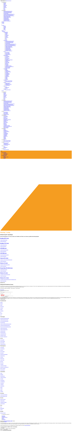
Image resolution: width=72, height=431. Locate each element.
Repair (4, 158)
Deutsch (3, 25)
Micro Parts (6, 64)
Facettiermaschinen (6, 18)
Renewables (5, 118)
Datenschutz (3, 416)
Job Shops (6, 61)
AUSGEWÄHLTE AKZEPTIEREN (7, 430)
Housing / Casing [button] (4, 155)
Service (3, 21)
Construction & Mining (8, 65)
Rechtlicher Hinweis (4, 417)
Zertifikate (6, 79)
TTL (4, 9)
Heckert (5, 6)
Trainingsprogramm (7, 54)
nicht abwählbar (2, 428)
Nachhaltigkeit (7, 76)
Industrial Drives (7, 60)
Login (3, 90)
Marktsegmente (6, 55)
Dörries (5, 4)
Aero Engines (2, 347)
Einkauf (6, 78)
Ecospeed (5, 95)
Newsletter (6, 72)
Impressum (3, 415)
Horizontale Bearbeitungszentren (8, 11)
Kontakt (3, 23)
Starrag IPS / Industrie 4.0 (8, 50)
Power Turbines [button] (4, 152)
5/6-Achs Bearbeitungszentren (8, 12)
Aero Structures (7, 56)
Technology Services (6, 20)
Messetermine (7, 87)
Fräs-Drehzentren (6, 13)
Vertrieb (6, 77)
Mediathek (6, 70)
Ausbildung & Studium (8, 84)
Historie (5, 136)
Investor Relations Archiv (8, 81)
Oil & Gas (6, 57)
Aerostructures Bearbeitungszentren (10, 44)
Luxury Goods (7, 62)
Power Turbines (7, 58)
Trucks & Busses (6, 127)
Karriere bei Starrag (6, 142)
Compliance (6, 75)
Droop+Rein (5, 5)
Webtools (3, 418)
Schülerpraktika (7, 83)
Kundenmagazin (6, 130)
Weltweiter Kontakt (7, 89)
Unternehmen (5, 68)
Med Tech (6, 63)
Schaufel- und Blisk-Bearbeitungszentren (9, 14)
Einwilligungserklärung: (4, 296)
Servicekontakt (7, 52)
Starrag (6, 69)
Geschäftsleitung (6, 133)
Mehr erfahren (2, 289)
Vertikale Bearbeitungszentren (9, 41)
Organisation (7, 74)
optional (1, 429)
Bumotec (5, 3)
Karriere (3, 22)
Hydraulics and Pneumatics (8, 59)
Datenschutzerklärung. (27, 425)
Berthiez (5, 92)
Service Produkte (2, 341)
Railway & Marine (7, 67)
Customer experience (8, 71)
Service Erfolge (7, 53)
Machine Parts (5, 121)
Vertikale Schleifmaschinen (7, 17)
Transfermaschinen (7, 47)
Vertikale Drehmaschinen (7, 16)
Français (5, 27)
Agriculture (5, 124)
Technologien (5, 40)
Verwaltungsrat (7, 73)
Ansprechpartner (7, 85)
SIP (4, 8)
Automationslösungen (6, 19)
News (6, 86)
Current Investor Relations (8, 80)
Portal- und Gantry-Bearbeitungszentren (9, 15)
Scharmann (5, 7)
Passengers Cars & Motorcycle (9, 66)
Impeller (5, 157)
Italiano (5, 28)
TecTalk (6, 88)
